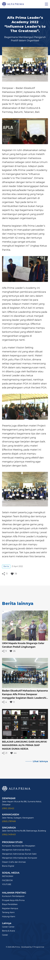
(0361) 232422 (8, 808)
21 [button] (6, 753)
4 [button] (6, 702)
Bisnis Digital (8, 866)
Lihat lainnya (40, 761)
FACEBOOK (7, 880)
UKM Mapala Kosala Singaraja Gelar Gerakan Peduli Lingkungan (23, 645)
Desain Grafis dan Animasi (14, 862)
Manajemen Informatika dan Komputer (19, 858)
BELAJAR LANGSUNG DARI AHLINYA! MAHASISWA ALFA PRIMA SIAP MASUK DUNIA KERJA (24, 745)
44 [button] (15, 753)
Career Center (8, 927)
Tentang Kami (8, 912)
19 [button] (16, 573)
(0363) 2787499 (9, 821)
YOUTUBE (6, 884)
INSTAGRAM (7, 876)
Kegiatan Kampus (10, 908)
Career (5, 935)
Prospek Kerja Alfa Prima (13, 900)
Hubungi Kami (8, 916)
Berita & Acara (8, 931)
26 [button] (14, 651)
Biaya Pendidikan (10, 904)
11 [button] (7, 573)
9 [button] (6, 651)
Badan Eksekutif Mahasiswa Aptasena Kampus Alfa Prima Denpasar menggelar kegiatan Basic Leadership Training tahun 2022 (25, 694)
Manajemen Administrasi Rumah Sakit (19, 854)
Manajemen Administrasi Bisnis (16, 850)
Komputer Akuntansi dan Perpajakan (18, 846)
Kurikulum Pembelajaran (13, 896)
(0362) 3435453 (9, 834)
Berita (6, 566)
